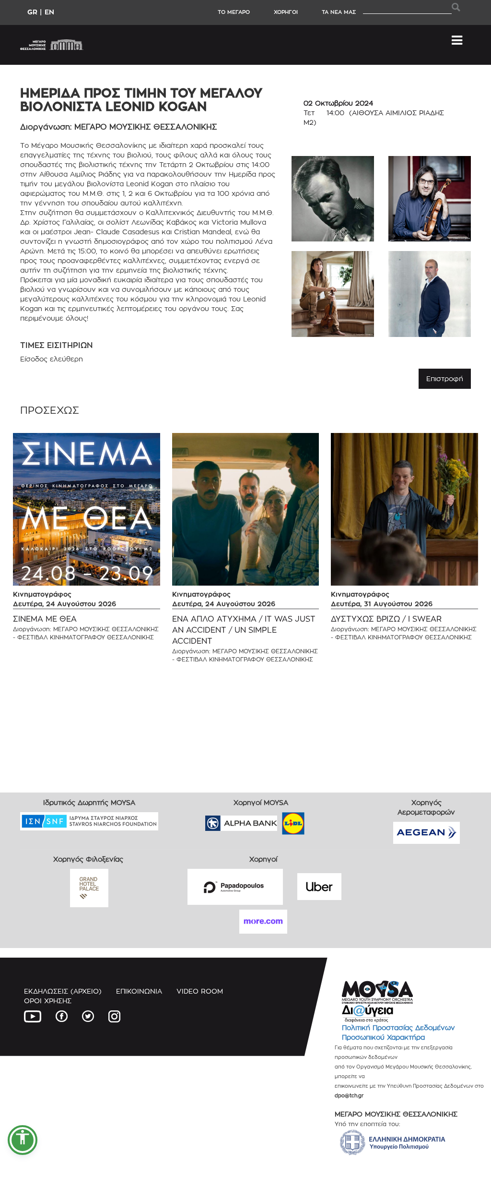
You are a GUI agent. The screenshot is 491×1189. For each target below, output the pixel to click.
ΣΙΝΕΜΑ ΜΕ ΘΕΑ (45, 619)
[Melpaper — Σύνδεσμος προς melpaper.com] (321, 820)
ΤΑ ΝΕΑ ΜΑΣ (339, 12)
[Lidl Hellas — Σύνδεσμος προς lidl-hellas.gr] (279, 820)
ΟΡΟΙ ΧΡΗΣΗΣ (47, 1000)
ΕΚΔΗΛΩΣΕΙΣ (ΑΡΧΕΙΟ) (63, 991)
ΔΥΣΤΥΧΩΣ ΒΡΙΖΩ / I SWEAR (386, 619)
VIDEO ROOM (199, 991)
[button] (22, 1140)
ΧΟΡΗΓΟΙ (286, 12)
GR (32, 11)
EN (49, 11)
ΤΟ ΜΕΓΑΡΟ (234, 12)
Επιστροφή (444, 378)
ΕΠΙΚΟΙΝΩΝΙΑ (139, 991)
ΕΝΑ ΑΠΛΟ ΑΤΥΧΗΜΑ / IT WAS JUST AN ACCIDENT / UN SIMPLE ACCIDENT (244, 630)
